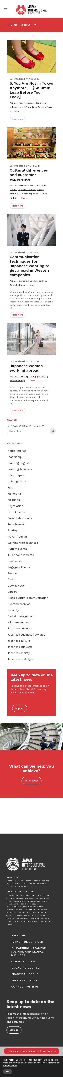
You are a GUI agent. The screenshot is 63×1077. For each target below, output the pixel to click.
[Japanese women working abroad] (31, 339)
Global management (21, 616)
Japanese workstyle (20, 659)
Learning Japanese (20, 469)
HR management (19, 622)
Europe (12, 573)
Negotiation (15, 506)
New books (15, 561)
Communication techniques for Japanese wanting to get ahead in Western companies (30, 266)
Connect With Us (25, 986)
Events (39, 426)
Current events (17, 549)
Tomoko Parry (45, 107)
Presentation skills (20, 518)
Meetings (14, 500)
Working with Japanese (23, 542)
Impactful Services (27, 941)
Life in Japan (16, 475)
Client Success (23, 961)
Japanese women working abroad (26, 368)
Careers (23, 281)
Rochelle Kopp (17, 285)
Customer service (19, 604)
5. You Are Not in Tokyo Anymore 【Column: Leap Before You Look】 (31, 90)
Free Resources (27, 103)
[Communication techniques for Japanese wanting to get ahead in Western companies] (31, 230)
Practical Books (24, 974)
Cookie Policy (10, 1065)
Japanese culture (27, 189)
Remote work (16, 524)
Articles (14, 103)
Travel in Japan (27, 193)
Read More (17, 119)
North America (17, 451)
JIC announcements (21, 555)
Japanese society (19, 653)
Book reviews (16, 585)
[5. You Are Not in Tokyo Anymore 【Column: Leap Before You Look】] (31, 56)
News (14, 426)
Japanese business (20, 628)
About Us (18, 935)
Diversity (23, 376)
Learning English (19, 463)
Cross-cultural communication (28, 598)
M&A (11, 487)
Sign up (19, 708)
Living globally (26, 107)
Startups (13, 530)
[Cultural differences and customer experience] (31, 143)
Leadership (15, 457)
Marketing (14, 493)
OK (7, 1071)
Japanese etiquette (20, 647)
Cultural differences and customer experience (29, 175)
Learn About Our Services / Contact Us (31, 1051)
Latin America (17, 512)
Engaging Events (19, 567)
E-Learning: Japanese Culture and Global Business (28, 952)
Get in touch (31, 780)
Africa (11, 579)
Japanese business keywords (26, 634)
